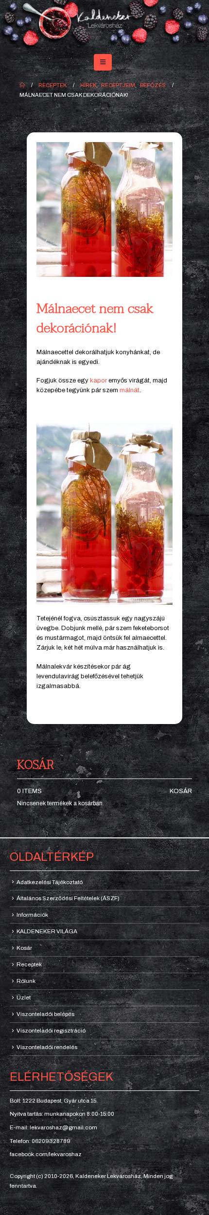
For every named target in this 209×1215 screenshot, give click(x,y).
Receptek (29, 964)
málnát (129, 390)
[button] (103, 62)
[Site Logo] (104, 25)
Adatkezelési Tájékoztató (50, 882)
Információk (32, 915)
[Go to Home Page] (22, 85)
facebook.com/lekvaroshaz (46, 1154)
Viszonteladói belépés (45, 1014)
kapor (98, 380)
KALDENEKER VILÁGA (47, 931)
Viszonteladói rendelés (47, 1047)
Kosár (181, 791)
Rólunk (26, 981)
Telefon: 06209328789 (40, 1141)
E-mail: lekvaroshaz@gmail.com (53, 1127)
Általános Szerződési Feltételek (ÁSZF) (68, 898)
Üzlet (24, 997)
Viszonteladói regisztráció (51, 1031)
